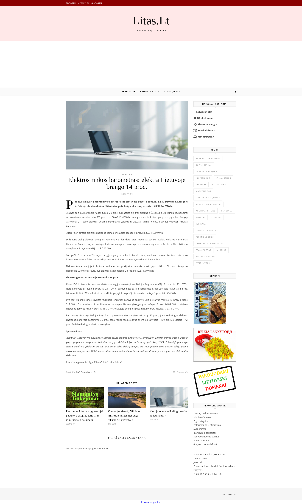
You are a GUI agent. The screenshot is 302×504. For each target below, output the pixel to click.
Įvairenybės (203, 263)
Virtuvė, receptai (206, 256)
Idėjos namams (201, 440)
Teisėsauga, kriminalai (209, 243)
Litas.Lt (151, 20)
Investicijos (203, 178)
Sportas (200, 217)
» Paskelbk (83, 3)
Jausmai (197, 462)
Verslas (126, 91)
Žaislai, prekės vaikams (205, 413)
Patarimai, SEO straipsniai (207, 424)
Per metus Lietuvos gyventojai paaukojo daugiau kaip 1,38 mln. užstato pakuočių (84, 415)
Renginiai (227, 211)
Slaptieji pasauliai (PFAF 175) (208, 454)
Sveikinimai (199, 428)
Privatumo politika (151, 502)
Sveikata (201, 224)
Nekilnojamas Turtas (208, 204)
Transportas (203, 250)
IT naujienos (172, 91)
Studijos (216, 217)
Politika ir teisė (205, 211)
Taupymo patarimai (207, 230)
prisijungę (75, 448)
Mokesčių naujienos (208, 198)
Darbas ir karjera (206, 171)
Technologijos (205, 237)
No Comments (180, 372)
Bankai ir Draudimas (208, 158)
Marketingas (203, 191)
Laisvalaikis (148, 91)
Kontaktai (96, 3)
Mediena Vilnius (202, 417)
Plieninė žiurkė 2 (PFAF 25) (207, 473)
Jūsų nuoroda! (205, 444)
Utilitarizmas (200, 458)
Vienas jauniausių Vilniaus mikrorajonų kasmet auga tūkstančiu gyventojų (124, 415)
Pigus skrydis (200, 421)
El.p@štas (71, 3)
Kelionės (201, 184)
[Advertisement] (151, 64)
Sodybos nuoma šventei (206, 436)
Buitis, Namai (204, 165)
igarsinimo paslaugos (204, 432)
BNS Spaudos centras (87, 372)
